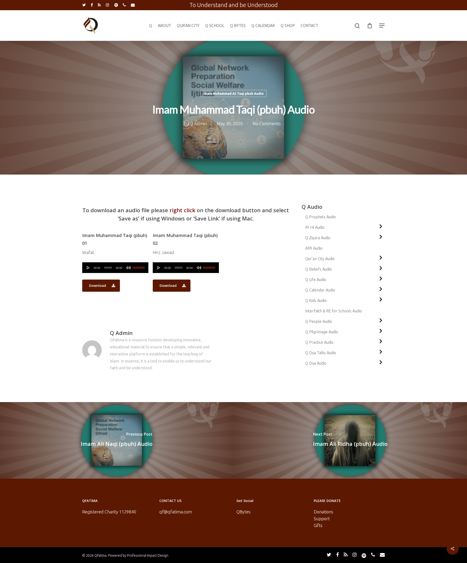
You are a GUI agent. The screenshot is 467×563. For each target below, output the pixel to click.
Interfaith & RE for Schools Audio (333, 311)
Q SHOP (288, 25)
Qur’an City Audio (320, 258)
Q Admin (198, 123)
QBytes (243, 511)
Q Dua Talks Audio (320, 353)
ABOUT (164, 25)
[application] (115, 267)
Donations (323, 511)
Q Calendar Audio (320, 290)
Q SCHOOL (214, 25)
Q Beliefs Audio (318, 269)
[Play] (88, 267)
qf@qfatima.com (175, 511)
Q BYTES (238, 25)
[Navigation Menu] (382, 25)
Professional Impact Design (147, 555)
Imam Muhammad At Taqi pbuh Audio (233, 94)
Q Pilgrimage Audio (321, 332)
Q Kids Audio (316, 300)
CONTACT (309, 25)
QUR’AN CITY (188, 25)
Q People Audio (318, 321)
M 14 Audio (314, 227)
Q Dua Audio (315, 363)
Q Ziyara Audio (317, 238)
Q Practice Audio (319, 342)
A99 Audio (314, 248)
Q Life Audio (315, 279)
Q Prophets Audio (320, 217)
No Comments (267, 123)
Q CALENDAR (263, 25)
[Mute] (128, 267)
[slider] (139, 266)
